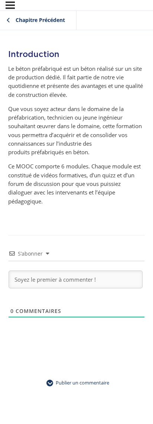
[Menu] (10, 5)
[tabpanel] (76, 135)
